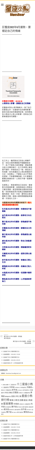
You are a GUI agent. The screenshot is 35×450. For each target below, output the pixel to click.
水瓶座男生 (28, 404)
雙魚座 (26, 412)
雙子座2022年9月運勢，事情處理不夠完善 (13, 336)
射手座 (14, 390)
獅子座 (14, 407)
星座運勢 (8, 403)
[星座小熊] (17, 9)
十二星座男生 (5, 387)
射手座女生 (20, 390)
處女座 (6, 409)
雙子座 (9, 412)
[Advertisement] (17, 53)
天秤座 (12, 387)
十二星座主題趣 (4, 384)
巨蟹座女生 (21, 392)
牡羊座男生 (8, 407)
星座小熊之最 (16, 396)
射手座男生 (26, 390)
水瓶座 (16, 404)
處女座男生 (18, 409)
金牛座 (23, 409)
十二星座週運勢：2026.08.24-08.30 (10, 360)
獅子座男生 (25, 407)
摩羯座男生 (8, 396)
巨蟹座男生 (27, 392)
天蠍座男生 (9, 390)
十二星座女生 (12, 384)
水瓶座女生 (21, 404)
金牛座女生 (29, 409)
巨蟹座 (15, 392)
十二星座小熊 (25, 384)
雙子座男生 (20, 412)
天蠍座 (29, 387)
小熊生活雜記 (8, 393)
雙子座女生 (14, 412)
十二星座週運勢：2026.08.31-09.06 (10, 354)
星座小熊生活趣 (16, 400)
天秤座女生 (17, 387)
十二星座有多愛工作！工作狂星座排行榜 (12, 363)
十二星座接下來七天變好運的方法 (10, 351)
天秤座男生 (23, 387)
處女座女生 (11, 409)
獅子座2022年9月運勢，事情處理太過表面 (22, 341)
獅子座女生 (19, 407)
